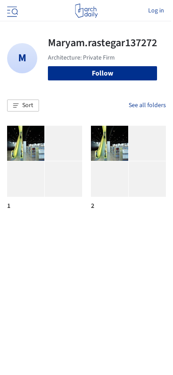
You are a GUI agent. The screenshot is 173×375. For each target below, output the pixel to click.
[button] (23, 106)
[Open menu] (11, 10)
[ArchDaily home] (86, 11)
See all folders (147, 105)
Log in (156, 11)
